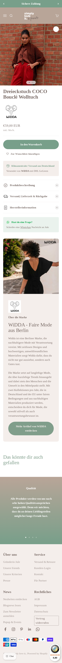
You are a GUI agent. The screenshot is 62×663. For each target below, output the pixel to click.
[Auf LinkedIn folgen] (30, 629)
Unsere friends (11, 568)
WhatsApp (25, 227)
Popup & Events (12, 622)
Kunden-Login (42, 568)
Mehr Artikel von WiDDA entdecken (31, 428)
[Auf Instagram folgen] (13, 629)
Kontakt (38, 574)
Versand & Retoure (44, 561)
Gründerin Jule (11, 561)
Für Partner (40, 580)
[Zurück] (3, 4)
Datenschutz (41, 611)
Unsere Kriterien (12, 574)
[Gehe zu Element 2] (32, 82)
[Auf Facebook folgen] (5, 629)
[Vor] (58, 4)
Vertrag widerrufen (42, 620)
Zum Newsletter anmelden (12, 613)
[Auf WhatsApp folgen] (38, 629)
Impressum (40, 605)
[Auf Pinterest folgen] (21, 629)
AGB (37, 599)
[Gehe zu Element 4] (36, 537)
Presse (6, 580)
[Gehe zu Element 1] (29, 82)
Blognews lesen (12, 605)
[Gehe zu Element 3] (32, 537)
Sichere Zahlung (31, 3)
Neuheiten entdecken (15, 599)
